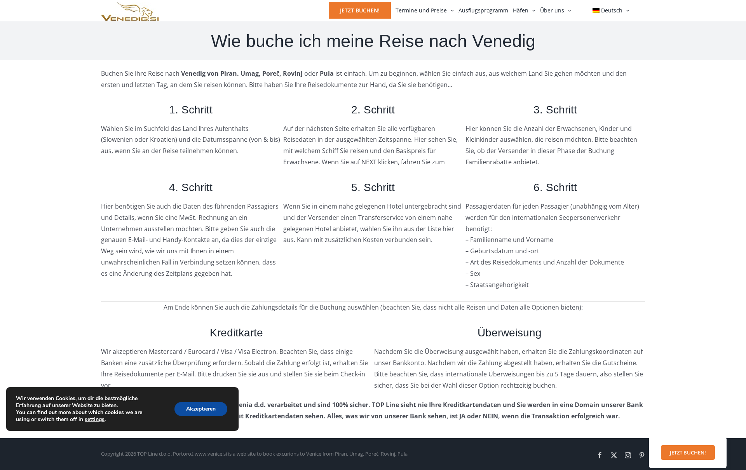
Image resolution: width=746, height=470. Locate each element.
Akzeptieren (201, 409)
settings (95, 419)
